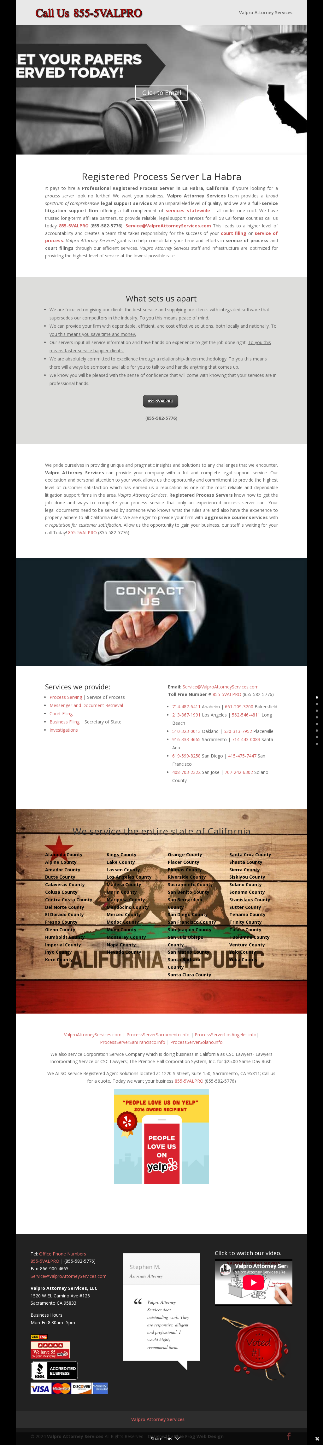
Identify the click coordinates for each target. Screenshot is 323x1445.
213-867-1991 (186, 715)
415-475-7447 (242, 756)
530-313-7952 (238, 731)
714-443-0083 (246, 739)
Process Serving (66, 697)
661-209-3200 (239, 707)
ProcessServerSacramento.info (158, 1035)
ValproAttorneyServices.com (92, 1035)
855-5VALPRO (74, 226)
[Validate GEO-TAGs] (39, 1338)
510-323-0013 (186, 731)
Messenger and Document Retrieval (86, 705)
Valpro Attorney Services (265, 12)
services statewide (188, 211)
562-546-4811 (246, 715)
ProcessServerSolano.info (196, 1042)
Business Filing (64, 722)
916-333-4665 (186, 739)
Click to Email (161, 92)
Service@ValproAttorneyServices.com (168, 226)
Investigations (64, 730)
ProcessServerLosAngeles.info (225, 1035)
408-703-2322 (186, 772)
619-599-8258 (186, 756)
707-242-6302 (239, 772)
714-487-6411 (186, 707)
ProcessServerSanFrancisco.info (132, 1042)
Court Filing (61, 714)
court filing (234, 233)
